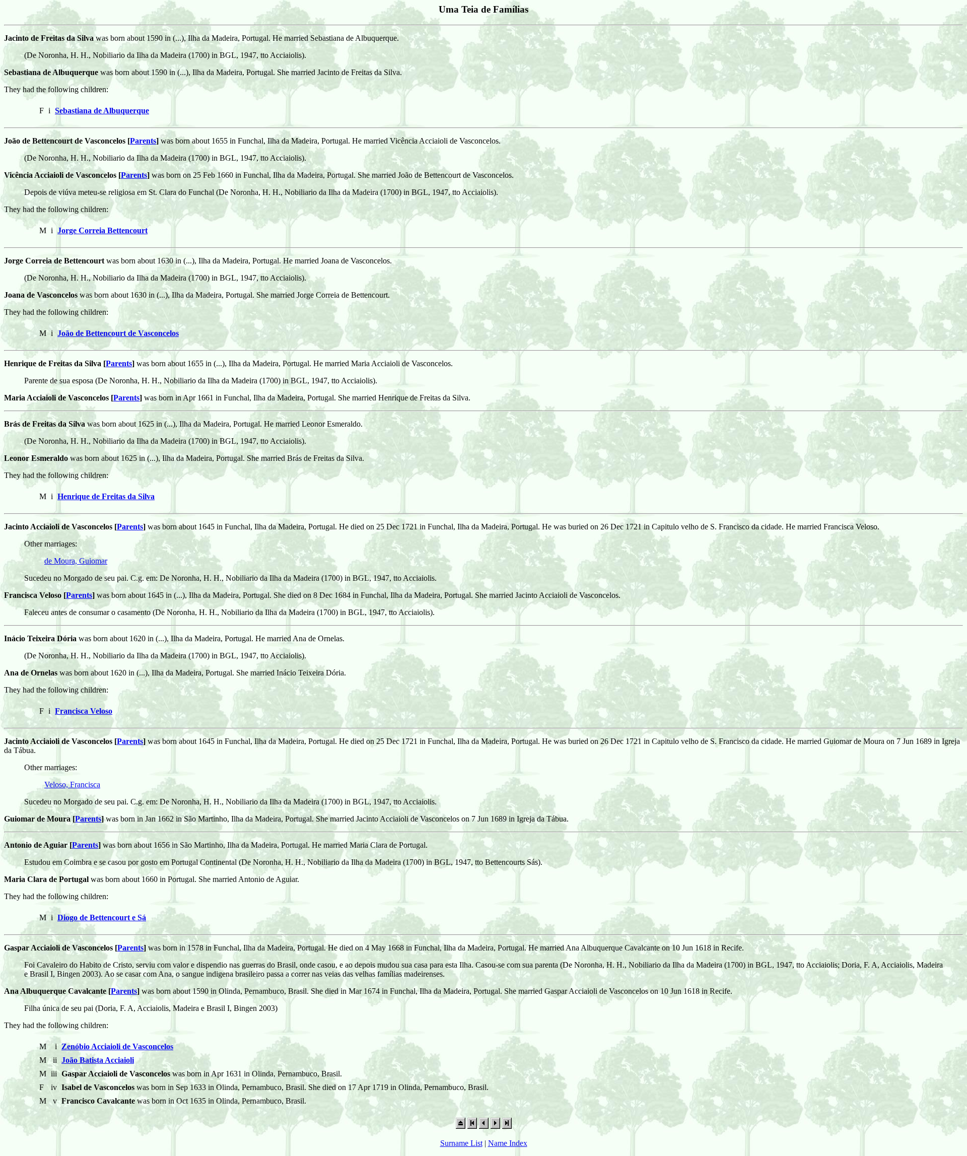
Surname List (461, 1143)
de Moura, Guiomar (75, 561)
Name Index (507, 1143)
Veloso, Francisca (72, 784)
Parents (143, 141)
